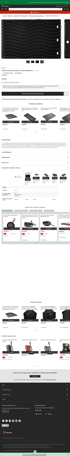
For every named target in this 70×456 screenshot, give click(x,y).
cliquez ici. (58, 99)
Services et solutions (6, 389)
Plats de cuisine (23, 15)
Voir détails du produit (8, 72)
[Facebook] (3, 421)
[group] (7, 233)
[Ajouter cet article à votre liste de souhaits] (66, 94)
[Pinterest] (16, 421)
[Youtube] (13, 421)
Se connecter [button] (35, 376)
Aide (3, 385)
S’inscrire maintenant (51, 379)
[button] (60, 9)
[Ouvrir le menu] (2, 9)
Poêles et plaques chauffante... (36, 15)
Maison (10, 15)
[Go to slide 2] (32, 61)
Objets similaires (18, 72)
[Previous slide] (2, 2)
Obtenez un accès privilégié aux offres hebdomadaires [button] (34, 454)
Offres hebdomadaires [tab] (7, 210)
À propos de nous (6, 394)
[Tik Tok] (20, 421)
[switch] (16, 177)
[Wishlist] (64, 9)
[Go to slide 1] (28, 61)
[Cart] (67, 9)
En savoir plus (38, 410)
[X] (6, 421)
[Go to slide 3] (37, 61)
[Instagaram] (10, 421)
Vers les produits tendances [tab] (36, 210)
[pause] (6, 2)
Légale (3, 399)
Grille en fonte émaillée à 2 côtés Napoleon (17, 70)
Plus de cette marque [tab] (49, 210)
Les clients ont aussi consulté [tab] (21, 210)
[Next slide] (67, 2)
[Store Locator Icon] (2, 6)
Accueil (5, 15)
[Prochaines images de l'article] (67, 42)
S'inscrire (5, 411)
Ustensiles (15, 15)
